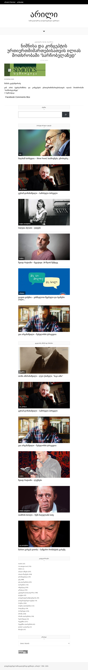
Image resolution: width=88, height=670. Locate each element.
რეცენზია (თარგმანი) (25, 624)
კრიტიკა (21, 590)
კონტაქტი (20, 2)
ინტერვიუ (21, 587)
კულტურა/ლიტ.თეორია (44, 42)
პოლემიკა (21, 608)
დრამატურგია (23, 577)
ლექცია (21, 595)
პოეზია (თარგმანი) (24, 606)
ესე (19, 579)
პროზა (20, 614)
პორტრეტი (22, 611)
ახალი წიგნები (23, 574)
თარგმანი (21, 585)
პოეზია (20, 603)
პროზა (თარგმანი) (24, 616)
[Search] (65, 114)
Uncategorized (23, 566)
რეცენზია (21, 621)
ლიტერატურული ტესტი (26, 601)
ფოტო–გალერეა (24, 627)
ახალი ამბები (23, 572)
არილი (44, 14)
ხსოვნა (20, 629)
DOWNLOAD (9, 79)
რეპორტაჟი (22, 619)
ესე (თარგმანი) (23, 582)
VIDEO (20, 569)
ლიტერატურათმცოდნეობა (27, 598)
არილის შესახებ (9, 2)
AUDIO (20, 564)
